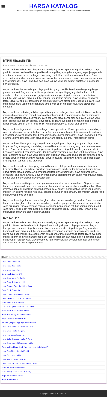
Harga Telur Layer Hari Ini (11, 355)
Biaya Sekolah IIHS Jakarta (12, 376)
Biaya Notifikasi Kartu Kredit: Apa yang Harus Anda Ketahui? (25, 347)
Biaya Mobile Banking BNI (12, 274)
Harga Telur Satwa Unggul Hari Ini (14, 335)
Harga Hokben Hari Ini (10, 380)
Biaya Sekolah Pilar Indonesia (13, 367)
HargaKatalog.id (10, 65)
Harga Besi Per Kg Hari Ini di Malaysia (16, 315)
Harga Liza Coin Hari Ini (11, 262)
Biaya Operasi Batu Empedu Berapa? (16, 294)
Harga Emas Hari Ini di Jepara (13, 331)
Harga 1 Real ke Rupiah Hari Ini (14, 319)
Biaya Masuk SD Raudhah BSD (14, 359)
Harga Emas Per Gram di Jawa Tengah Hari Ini (19, 363)
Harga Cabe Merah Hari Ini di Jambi (15, 351)
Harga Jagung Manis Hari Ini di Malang (16, 371)
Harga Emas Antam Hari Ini (12, 270)
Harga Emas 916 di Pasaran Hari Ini (15, 311)
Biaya (34, 65)
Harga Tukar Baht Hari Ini (11, 266)
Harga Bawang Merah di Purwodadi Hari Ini (18, 306)
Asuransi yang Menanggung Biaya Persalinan (19, 323)
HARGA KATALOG (53, 6)
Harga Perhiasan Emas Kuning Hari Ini (16, 298)
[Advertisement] (53, 31)
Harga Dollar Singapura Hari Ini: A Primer (17, 339)
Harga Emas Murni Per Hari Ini (13, 278)
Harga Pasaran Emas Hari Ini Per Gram (17, 286)
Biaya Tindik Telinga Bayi (11, 290)
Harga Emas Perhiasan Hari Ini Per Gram (17, 327)
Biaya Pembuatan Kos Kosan (13, 302)
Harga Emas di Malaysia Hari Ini (14, 282)
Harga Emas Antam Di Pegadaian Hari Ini (17, 343)
